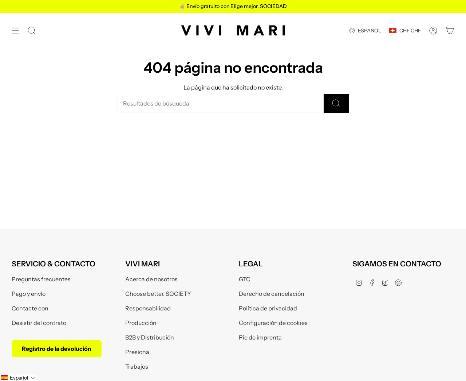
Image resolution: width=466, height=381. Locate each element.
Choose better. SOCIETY (158, 293)
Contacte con (30, 308)
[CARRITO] (450, 30)
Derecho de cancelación (271, 293)
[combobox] (220, 103)
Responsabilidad (148, 308)
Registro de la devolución (56, 348)
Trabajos (136, 366)
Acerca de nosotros (151, 279)
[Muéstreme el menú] (15, 30)
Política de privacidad (268, 308)
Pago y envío (29, 293)
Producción (141, 322)
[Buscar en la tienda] (336, 103)
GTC (244, 279)
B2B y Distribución (149, 337)
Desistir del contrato (39, 322)
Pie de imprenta (260, 337)
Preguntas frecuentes (41, 279)
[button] (18, 377)
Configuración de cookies (273, 322)
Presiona (137, 352)
